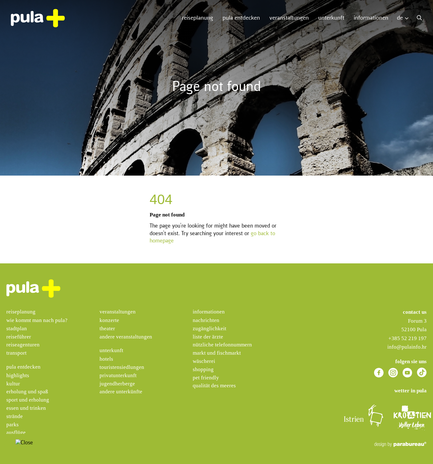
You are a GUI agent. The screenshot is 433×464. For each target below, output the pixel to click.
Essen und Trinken (26, 408)
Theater (107, 328)
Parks (12, 425)
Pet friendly (206, 378)
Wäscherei (204, 361)
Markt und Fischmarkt (217, 353)
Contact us (415, 312)
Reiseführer (18, 337)
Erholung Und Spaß (27, 392)
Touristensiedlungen (122, 367)
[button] (9, 444)
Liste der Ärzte (208, 337)
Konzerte (109, 320)
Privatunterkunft (118, 375)
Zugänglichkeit (209, 328)
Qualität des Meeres (214, 386)
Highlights (17, 375)
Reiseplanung (197, 18)
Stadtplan (16, 328)
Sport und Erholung (27, 400)
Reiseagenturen (23, 345)
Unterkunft (331, 18)
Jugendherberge (117, 384)
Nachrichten (206, 320)
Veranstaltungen (289, 18)
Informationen (371, 18)
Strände (14, 416)
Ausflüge (16, 432)
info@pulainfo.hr (407, 347)
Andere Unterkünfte (121, 392)
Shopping (203, 369)
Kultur (13, 384)
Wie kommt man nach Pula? (37, 320)
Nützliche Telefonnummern (222, 345)
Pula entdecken (241, 18)
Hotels (106, 359)
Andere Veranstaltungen (126, 337)
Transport (16, 353)
